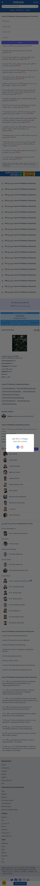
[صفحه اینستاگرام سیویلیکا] (22, 447)
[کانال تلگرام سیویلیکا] (17, 447)
